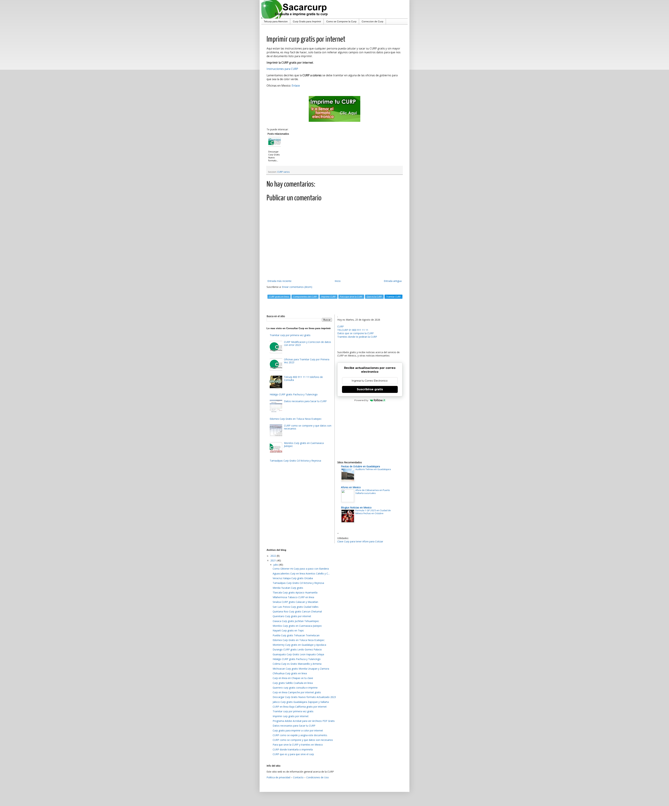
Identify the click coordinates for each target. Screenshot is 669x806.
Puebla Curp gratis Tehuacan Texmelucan (296, 635)
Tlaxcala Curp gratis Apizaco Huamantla (295, 592)
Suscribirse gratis (370, 389)
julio (276, 564)
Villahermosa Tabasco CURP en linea (293, 597)
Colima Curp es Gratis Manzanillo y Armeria (297, 663)
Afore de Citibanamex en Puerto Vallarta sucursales (372, 492)
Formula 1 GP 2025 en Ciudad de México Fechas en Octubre (373, 512)
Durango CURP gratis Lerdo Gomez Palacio (297, 649)
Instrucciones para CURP (282, 69)
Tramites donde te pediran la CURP (357, 336)
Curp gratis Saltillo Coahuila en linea (293, 683)
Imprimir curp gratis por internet (291, 716)
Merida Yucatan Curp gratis (288, 587)
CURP (340, 326)
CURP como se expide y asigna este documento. (300, 735)
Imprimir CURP (328, 296)
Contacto (298, 777)
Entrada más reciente (279, 281)
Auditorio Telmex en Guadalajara (373, 469)
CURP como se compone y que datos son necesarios (307, 427)
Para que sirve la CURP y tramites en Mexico (298, 744)
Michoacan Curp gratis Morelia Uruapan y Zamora (301, 668)
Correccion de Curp (372, 21)
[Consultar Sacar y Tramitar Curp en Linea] (334, 109)
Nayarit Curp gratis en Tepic (288, 630)
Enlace (296, 85)
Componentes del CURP (305, 296)
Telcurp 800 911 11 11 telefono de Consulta (303, 378)
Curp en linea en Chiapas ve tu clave (293, 678)
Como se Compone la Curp (341, 21)
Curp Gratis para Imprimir (307, 21)
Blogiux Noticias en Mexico (356, 507)
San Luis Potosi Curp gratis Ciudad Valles (295, 606)
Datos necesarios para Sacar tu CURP (305, 401)
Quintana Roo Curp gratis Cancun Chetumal (297, 611)
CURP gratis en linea (279, 296)
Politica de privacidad (278, 777)
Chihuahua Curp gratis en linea (290, 673)
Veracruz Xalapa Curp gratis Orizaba (293, 578)
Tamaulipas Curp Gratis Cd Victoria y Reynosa (295, 460)
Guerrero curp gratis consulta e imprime (295, 687)
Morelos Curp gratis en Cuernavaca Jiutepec (304, 444)
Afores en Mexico (351, 487)
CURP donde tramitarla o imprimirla (293, 749)
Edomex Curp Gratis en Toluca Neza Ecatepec (296, 418)
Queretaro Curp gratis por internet (292, 616)
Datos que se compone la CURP (355, 333)
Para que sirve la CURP (351, 296)
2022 (273, 555)
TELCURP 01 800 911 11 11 (352, 330)
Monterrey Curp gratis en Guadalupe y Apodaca (299, 644)
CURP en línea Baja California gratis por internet (300, 706)
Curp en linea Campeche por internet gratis (297, 692)
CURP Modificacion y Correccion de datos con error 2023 (307, 343)
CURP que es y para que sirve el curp (293, 754)
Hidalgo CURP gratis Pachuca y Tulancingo (294, 394)
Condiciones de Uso (317, 777)
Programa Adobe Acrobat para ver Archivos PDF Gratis (304, 721)
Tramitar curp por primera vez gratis (290, 335)
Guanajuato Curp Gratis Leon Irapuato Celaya (298, 654)
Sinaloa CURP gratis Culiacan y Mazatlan (295, 602)
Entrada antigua (393, 281)
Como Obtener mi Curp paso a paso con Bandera (301, 568)
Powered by (361, 400)
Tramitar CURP (393, 296)
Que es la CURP (374, 296)
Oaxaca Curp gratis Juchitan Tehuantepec (296, 621)
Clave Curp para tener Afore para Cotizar (360, 541)
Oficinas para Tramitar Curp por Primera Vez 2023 (306, 361)
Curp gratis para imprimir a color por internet (298, 730)
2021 (273, 560)
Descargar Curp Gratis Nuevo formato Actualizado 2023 (304, 697)
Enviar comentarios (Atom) (297, 287)
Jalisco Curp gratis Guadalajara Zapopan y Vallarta (301, 702)
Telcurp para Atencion (276, 21)
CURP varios (283, 171)
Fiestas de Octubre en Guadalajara (360, 466)
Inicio (338, 281)
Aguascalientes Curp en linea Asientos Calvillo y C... (301, 573)
